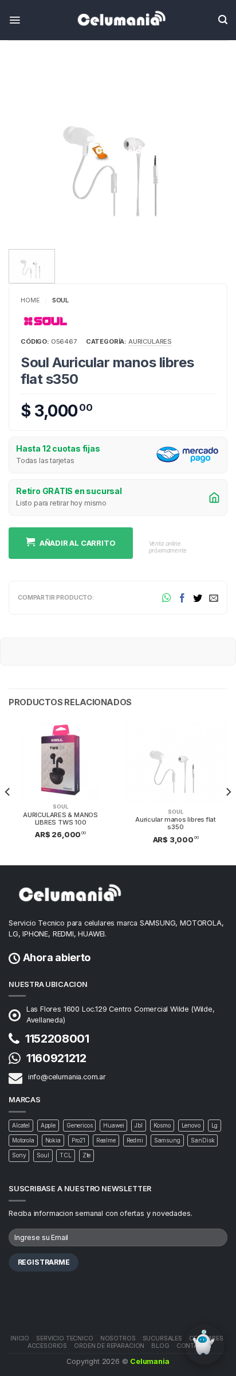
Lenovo (191, 1125)
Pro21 (78, 1140)
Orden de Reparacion (109, 1346)
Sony (19, 1155)
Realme (106, 1140)
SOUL (60, 806)
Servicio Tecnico (64, 1338)
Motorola (23, 1140)
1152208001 (57, 1038)
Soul (60, 300)
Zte (86, 1155)
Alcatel (21, 1125)
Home (30, 300)
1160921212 (56, 1058)
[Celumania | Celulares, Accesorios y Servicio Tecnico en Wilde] (118, 20)
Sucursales (162, 1338)
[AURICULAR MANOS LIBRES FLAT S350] (118, 149)
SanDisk (202, 1140)
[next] (228, 792)
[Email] (213, 597)
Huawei (113, 1125)
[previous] (8, 792)
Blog (160, 1346)
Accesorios (47, 1346)
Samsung (167, 1140)
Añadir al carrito (78, 542)
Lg (214, 1125)
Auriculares (150, 341)
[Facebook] (182, 597)
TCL (66, 1155)
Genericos (79, 1125)
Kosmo (162, 1125)
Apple (48, 1125)
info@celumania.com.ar (67, 1076)
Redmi (135, 1140)
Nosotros (118, 1338)
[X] (197, 597)
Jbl (139, 1125)
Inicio (19, 1338)
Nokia (53, 1140)
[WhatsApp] (166, 597)
